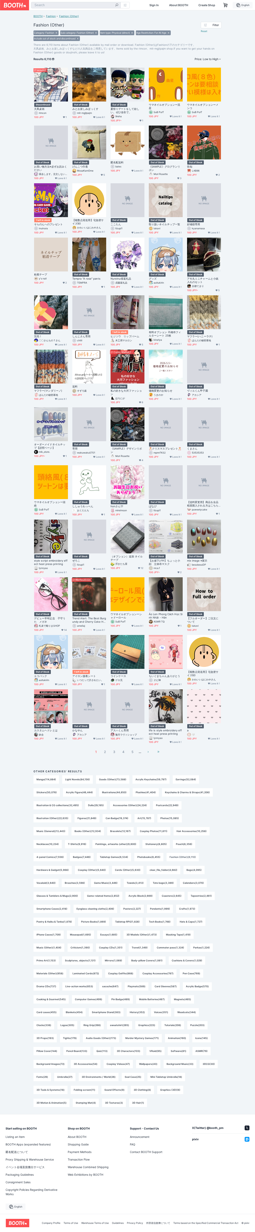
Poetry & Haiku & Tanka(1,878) (54, 921)
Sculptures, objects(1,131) (80, 960)
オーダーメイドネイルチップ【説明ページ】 (49, 446)
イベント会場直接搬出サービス (25, 1167)
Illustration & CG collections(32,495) (57, 805)
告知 (189, 166)
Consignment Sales (18, 1182)
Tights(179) (70, 1038)
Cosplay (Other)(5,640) (92, 869)
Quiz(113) (102, 1051)
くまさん (192, 448)
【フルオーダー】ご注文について (202, 620)
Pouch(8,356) (184, 844)
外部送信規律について (158, 1223)
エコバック (40, 676)
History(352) (137, 1012)
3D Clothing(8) (142, 1089)
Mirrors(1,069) (113, 960)
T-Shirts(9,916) (77, 844)
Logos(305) (67, 1025)
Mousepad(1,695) (80, 934)
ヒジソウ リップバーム (125, 336)
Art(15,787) (144, 818)
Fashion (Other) (69, 16)
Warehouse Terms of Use (95, 1223)
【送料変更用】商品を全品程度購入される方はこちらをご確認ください (202, 503)
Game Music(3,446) (106, 882)
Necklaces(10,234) (47, 844)
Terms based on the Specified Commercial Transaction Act (205, 1223)
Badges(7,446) (82, 856)
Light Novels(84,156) (77, 779)
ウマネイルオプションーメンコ (202, 106)
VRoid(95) (155, 1051)
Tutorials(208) (172, 1025)
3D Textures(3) (114, 1102)
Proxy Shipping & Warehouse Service (30, 1159)
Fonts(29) (42, 1076)
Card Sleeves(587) (166, 986)
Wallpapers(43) (148, 1063)
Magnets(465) (182, 999)
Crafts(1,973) (187, 908)
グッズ (153, 278)
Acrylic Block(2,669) (140, 895)
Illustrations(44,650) (114, 792)
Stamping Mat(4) (86, 1102)
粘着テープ (40, 274)
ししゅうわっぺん (82, 506)
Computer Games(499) (88, 999)
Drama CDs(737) (46, 986)
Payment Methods (79, 1152)
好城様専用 (193, 224)
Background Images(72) (50, 1063)
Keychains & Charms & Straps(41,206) (187, 792)
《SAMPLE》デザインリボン (126, 450)
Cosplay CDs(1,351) (111, 947)
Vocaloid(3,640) (46, 882)
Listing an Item (15, 1136)
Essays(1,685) (108, 934)
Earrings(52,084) (186, 779)
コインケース (118, 676)
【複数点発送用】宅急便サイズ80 (88, 222)
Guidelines (118, 1223)
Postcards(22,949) (167, 805)
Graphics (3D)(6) (170, 1089)
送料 (74, 386)
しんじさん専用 (81, 336)
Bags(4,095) (194, 869)
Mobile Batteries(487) (152, 999)
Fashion (51, 16)
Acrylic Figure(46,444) (79, 792)
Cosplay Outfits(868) (120, 973)
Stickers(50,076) (46, 792)
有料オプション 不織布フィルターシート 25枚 (165, 334)
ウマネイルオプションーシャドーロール (126, 616)
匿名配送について (17, 1152)
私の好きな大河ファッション (126, 392)
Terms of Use (71, 1223)
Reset (204, 31)
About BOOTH (178, 5)
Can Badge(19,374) (117, 818)
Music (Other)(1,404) (48, 947)
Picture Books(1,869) (93, 921)
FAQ (132, 1144)
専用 (74, 448)
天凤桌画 (39, 108)
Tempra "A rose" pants (86, 278)
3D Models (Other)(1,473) (142, 934)
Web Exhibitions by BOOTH (85, 1174)
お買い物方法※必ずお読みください (50, 168)
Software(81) (178, 1051)
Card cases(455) (46, 1012)
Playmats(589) (136, 986)
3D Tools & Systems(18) (50, 1089)
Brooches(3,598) (75, 882)
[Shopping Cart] (225, 5)
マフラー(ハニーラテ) (200, 336)
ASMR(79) (201, 1051)
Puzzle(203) (197, 1025)
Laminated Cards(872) (86, 973)
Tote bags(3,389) (163, 882)
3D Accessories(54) (85, 1063)
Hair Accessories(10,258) (192, 831)
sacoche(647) (110, 986)
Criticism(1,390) (80, 947)
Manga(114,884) (46, 779)
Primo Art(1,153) (46, 960)
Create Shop (206, 5)
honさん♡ (117, 506)
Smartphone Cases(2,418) (51, 908)
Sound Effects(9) (114, 1089)
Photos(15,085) (169, 818)
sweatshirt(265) (119, 1025)
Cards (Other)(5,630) (127, 869)
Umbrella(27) (65, 1076)
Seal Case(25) (133, 1076)
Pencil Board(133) (76, 1051)
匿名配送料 (117, 162)
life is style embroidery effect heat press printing (165, 732)
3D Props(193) (45, 1038)
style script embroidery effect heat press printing (51, 562)
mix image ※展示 (197, 560)
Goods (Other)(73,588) (112, 779)
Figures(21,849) (86, 818)
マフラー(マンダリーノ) (48, 390)
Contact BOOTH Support (146, 1152)
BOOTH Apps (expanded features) (28, 1144)
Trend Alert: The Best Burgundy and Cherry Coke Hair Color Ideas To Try (89, 620)
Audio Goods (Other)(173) (101, 1038)
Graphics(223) (146, 1025)
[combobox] (76, 5)
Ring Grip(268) (92, 1025)
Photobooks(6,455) (148, 856)
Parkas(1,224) (201, 947)
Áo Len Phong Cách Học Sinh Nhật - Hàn (165, 616)
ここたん (116, 224)
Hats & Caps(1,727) (191, 921)
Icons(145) (201, 1038)
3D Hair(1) (138, 1102)
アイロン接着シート (84, 676)
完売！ (38, 336)
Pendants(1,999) (160, 908)
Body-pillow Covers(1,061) (147, 960)
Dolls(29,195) (96, 805)
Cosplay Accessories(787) (158, 973)
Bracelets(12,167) (120, 831)
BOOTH (38, 16)
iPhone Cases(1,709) (48, 934)
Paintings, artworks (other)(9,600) (115, 844)
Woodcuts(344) (186, 1012)
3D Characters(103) (128, 1051)
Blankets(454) (74, 1012)
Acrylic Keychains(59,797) (151, 779)
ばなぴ (153, 506)
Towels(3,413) (135, 882)
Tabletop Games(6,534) (114, 856)
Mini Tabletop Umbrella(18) (166, 1076)
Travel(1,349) (140, 947)
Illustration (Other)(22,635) (52, 818)
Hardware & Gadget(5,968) (52, 869)
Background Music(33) (180, 1063)
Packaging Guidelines (20, 1174)
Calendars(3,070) (193, 882)
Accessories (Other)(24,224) (130, 805)
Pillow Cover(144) (46, 1051)
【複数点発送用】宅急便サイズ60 (202, 673)
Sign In (154, 5)
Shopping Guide (78, 1144)
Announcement (139, 1136)
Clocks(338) (43, 1025)
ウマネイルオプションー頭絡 (49, 503)
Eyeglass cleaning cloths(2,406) (95, 908)
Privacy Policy (135, 1223)
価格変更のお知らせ (160, 390)
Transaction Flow (79, 1159)
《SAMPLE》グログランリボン (164, 168)
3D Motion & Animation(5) (51, 1102)
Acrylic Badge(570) (197, 986)
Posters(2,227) (132, 908)
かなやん (77, 730)
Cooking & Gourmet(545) (51, 999)
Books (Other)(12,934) (88, 831)
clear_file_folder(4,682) (163, 869)
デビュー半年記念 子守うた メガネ (49, 620)
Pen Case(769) (191, 973)
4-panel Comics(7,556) (50, 856)
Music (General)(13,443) (50, 831)
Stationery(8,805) (156, 844)
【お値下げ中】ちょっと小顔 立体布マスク (164, 562)
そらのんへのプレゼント (48, 224)
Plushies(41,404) (146, 792)
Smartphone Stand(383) (106, 1012)
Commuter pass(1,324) (170, 947)
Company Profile (51, 1223)
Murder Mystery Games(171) (142, 1038)
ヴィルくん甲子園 (197, 390)
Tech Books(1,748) (160, 921)
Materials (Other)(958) (49, 973)
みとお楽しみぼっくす (85, 108)
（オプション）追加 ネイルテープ (127, 558)
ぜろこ (76, 560)
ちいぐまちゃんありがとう (164, 676)
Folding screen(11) (84, 1089)
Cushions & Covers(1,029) (187, 960)
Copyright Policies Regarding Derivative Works (31, 1192)
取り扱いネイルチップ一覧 (164, 224)
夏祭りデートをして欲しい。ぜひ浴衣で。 (125, 110)
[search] (116, 5)
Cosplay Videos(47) (118, 1063)
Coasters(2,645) (171, 895)
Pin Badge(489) (120, 999)
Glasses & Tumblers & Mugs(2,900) (57, 895)
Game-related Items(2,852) (103, 895)
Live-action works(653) (79, 986)
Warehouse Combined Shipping (88, 1167)
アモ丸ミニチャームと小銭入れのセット (202, 280)
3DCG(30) (209, 1063)
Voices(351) (161, 1012)
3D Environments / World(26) (99, 1076)
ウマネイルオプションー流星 (164, 106)
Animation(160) (177, 1038)
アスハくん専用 (120, 730)
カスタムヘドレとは (46, 730)
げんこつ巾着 (80, 166)
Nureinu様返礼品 (121, 278)
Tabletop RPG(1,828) (127, 921)
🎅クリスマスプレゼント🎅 (165, 448)
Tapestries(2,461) (201, 895)
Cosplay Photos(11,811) (153, 831)
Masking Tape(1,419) (178, 934)
